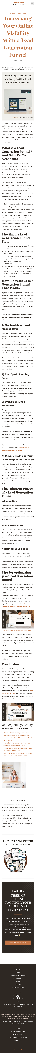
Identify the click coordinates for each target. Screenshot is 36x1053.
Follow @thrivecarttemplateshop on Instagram (18, 1005)
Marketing (22, 13)
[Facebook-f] (18, 1049)
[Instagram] (14, 1049)
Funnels (13, 13)
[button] (32, 3)
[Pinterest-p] (21, 1049)
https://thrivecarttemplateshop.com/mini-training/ (18, 630)
